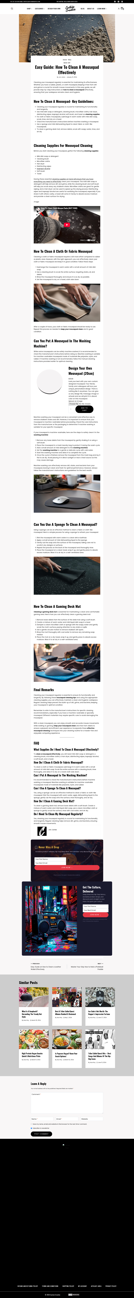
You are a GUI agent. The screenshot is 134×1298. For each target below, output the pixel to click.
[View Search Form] (12, 9)
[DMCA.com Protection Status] (81, 1295)
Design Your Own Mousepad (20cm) (81, 371)
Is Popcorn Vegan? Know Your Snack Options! (66, 1055)
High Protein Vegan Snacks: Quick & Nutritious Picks (32, 1055)
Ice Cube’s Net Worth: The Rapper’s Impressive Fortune (99, 1012)
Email (59, 1119)
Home (65, 60)
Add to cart (84, 409)
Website (84, 1119)
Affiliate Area (96, 1286)
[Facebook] (114, 1)
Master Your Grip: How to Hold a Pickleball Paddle (87, 966)
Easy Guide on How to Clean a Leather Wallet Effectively (46, 966)
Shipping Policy (68, 1286)
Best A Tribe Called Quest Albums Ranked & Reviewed (65, 1012)
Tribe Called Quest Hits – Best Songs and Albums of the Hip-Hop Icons (99, 1056)
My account (82, 1286)
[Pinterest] (122, 1)
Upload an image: (76, 401)
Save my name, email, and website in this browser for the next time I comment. (60, 1124)
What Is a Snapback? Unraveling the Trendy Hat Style (32, 1014)
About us (90, 8)
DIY (69, 63)
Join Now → (67, 867)
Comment (36, 1094)
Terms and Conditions (50, 1286)
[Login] (119, 9)
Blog (82, 8)
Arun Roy (26, 1020)
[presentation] (34, 997)
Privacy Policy (110, 1286)
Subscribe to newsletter (41, 1128)
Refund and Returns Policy (28, 1286)
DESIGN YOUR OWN (54, 8)
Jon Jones (62, 77)
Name (35, 1119)
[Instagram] (118, 1)
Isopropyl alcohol (43, 169)
